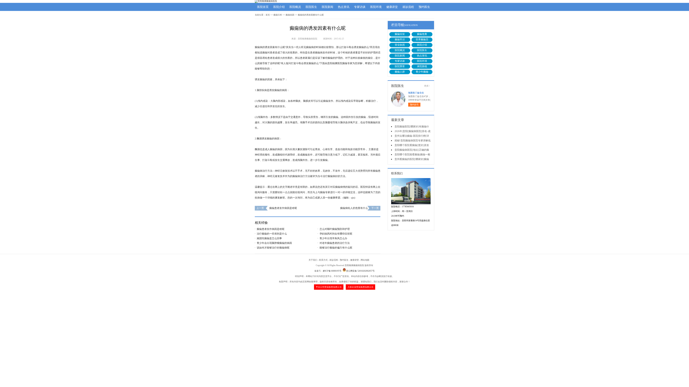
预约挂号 (414, 104)
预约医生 (424, 6)
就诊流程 (408, 6)
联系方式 (323, 260)
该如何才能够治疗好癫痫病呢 (273, 247)
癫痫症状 (400, 34)
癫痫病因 (290, 15)
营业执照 (400, 45)
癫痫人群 (400, 71)
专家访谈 (359, 6)
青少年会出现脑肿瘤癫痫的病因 (274, 243)
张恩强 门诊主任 (416, 93)
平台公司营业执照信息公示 (329, 287)
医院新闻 (327, 6)
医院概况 (295, 6)
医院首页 (263, 6)
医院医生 (311, 6)
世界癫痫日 (422, 39)
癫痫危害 (422, 34)
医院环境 (376, 6)
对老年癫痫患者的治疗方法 (335, 243)
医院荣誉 (400, 66)
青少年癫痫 (422, 71)
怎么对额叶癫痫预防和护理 (335, 229)
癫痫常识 (400, 39)
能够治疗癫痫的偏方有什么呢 (336, 247)
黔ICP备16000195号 (332, 271)
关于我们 (313, 260)
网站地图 (365, 260)
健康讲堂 (392, 6)
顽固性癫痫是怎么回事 (269, 238)
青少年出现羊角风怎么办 (333, 238)
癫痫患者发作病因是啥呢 (283, 208)
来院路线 (422, 66)
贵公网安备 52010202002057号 (360, 271)
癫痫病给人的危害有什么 (354, 208)
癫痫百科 (277, 15)
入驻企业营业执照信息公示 (360, 287)
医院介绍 (279, 6)
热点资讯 (343, 6)
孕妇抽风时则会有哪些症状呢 (336, 233)
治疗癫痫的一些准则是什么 (272, 233)
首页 (268, 15)
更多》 (427, 86)
